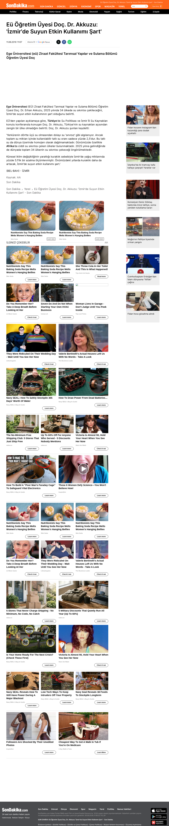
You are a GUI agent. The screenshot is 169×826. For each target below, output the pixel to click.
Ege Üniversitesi (16, 106)
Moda (80, 12)
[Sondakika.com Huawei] (159, 822)
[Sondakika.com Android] (159, 816)
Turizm (131, 12)
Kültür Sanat (54, 12)
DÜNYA (73, 6)
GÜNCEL (61, 6)
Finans (26, 12)
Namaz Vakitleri (124, 809)
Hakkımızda (6, 818)
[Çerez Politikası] (95, 825)
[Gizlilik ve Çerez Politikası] (77, 825)
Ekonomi (74, 809)
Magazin (92, 809)
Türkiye (52, 120)
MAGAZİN (110, 6)
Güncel (54, 809)
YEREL (121, 6)
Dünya (64, 809)
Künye (27, 818)
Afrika (10, 146)
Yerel (102, 809)
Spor (83, 809)
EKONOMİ (86, 6)
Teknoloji (39, 12)
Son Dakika (43, 809)
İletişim (21, 818)
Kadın (69, 12)
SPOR (98, 6)
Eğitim (143, 12)
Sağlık (119, 12)
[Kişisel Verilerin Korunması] (114, 825)
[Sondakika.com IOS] (159, 810)
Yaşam (107, 12)
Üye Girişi (155, 6)
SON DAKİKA (46, 6)
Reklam (15, 818)
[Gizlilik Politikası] (59, 825)
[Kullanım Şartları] (44, 825)
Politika (13, 12)
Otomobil (93, 12)
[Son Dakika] (20, 5)
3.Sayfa (156, 12)
